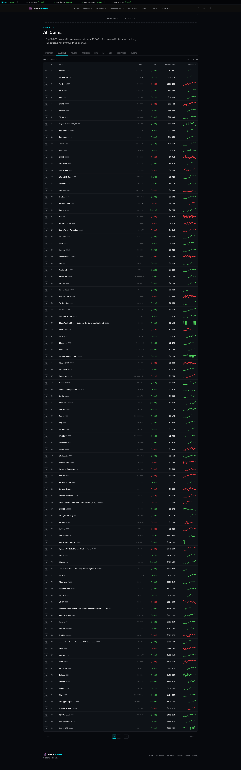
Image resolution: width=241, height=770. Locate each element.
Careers (180, 756)
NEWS (76, 8)
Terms (187, 756)
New (96, 53)
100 (126, 737)
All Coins (62, 53)
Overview (49, 53)
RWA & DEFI (132, 8)
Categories (107, 53)
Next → (193, 736)
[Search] (198, 8)
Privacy (195, 756)
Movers (74, 53)
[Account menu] (210, 8)
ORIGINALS (100, 8)
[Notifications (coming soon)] (204, 8)
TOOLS (154, 8)
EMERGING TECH (116, 8)
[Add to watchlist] (46, 70)
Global (134, 53)
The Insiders (160, 756)
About (150, 756)
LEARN (143, 8)
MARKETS (86, 8)
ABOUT (165, 8)
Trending (86, 53)
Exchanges (121, 53)
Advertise (170, 756)
